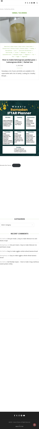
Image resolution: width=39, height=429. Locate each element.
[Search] (37, 3)
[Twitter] (27, 3)
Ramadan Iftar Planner (5, 165)
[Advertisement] (19, 192)
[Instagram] (29, 3)
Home (1, 9)
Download (16, 165)
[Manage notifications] (34, 424)
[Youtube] (34, 3)
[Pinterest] (31, 3)
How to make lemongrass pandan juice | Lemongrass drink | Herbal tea (19, 61)
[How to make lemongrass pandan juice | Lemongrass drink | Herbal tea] (19, 30)
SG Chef (20, 65)
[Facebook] (25, 3)
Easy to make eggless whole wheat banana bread (22, 251)
